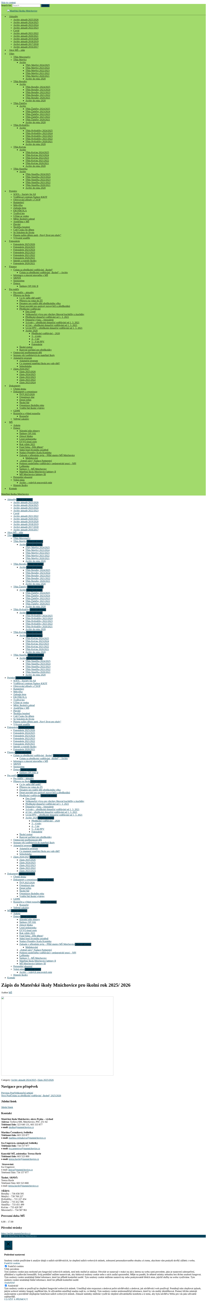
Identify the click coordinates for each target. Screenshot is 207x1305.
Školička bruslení (21, 227)
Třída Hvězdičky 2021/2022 (39, 138)
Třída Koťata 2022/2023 (37, 158)
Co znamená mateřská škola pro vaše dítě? (39, 363)
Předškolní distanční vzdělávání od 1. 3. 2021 (47, 317)
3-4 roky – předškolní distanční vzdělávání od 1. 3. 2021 (52, 322)
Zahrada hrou (19, 208)
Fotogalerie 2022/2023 (24, 252)
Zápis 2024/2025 (27, 374)
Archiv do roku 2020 (35, 78)
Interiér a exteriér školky (25, 260)
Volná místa (19, 480)
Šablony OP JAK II (28, 286)
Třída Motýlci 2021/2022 (37, 73)
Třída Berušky (20, 81)
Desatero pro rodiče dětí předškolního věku (40, 303)
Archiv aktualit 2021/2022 (25, 33)
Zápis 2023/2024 (27, 382)
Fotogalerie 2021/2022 (24, 255)
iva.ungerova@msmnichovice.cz (24, 1148)
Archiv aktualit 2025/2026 (25, 19)
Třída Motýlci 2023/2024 (37, 68)
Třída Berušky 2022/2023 (37, 92)
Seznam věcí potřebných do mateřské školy (34, 355)
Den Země (30, 311)
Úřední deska (19, 389)
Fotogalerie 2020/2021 (24, 258)
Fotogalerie (14, 241)
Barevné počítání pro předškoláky (35, 349)
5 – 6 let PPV (38, 341)
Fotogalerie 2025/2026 (24, 244)
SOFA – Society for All (24, 194)
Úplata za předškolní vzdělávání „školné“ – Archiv (43, 272)
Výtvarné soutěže (21, 238)
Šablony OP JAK (27, 433)
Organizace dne (26, 397)
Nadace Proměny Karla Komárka (35, 452)
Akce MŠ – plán (17, 50)
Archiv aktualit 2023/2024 (25, 25)
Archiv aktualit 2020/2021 (25, 36)
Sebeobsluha (25, 366)
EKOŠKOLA (20, 210)
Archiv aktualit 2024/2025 (25, 22)
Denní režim (25, 400)
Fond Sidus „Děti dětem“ (31, 447)
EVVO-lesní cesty (28, 441)
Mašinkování (31, 458)
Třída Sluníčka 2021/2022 (37, 182)
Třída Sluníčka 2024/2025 (37, 174)
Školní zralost (25, 347)
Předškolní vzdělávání (29, 309)
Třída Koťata (19, 147)
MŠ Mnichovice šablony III (32, 474)
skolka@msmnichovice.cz (21, 1127)
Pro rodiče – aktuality (23, 292)
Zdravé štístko (26, 436)
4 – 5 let (35, 339)
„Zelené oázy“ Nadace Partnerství (35, 460)
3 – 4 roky (36, 336)
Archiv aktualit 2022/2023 (25, 28)
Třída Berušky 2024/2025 (37, 87)
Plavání (16, 224)
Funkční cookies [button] (12, 1263)
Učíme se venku (21, 216)
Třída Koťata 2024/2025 (37, 152)
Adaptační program (22, 358)
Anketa (16, 425)
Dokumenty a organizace (25, 391)
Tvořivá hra (19, 213)
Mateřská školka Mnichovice (15, 494)
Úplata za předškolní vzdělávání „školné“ (33, 269)
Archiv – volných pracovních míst (35, 482)
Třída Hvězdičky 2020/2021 (39, 141)
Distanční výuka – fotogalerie (39, 319)
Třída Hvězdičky (21, 125)
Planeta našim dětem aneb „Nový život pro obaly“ (37, 235)
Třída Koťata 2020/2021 (37, 163)
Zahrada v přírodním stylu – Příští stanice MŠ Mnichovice (47, 455)
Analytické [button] (9, 1282)
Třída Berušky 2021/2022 (37, 95)
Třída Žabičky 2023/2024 (37, 111)
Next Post (31, 1095)
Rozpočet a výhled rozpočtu (26, 413)
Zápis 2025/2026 (27, 371)
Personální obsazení (22, 477)
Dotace (16, 283)
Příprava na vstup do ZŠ (31, 300)
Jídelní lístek (7, 1107)
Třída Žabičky (20, 103)
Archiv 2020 (31, 330)
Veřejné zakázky (21, 419)
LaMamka (24, 466)
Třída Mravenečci (21, 57)
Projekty (13, 191)
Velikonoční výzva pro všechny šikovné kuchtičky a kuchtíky (54, 314)
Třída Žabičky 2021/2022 (37, 117)
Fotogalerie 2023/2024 (24, 249)
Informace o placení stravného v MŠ (30, 275)
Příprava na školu (21, 295)
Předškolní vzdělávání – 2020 (46, 333)
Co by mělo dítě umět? (30, 298)
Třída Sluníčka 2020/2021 (37, 185)
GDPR (16, 410)
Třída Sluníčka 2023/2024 (37, 177)
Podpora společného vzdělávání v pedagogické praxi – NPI (47, 463)
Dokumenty (14, 385)
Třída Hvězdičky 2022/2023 (39, 136)
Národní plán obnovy (29, 430)
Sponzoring (18, 280)
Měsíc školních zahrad (24, 219)
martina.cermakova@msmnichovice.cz (27, 1138)
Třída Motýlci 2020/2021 (37, 76)
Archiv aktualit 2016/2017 (25, 529)
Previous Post (17, 1093)
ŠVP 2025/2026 (27, 394)
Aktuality (13, 16)
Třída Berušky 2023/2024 (37, 89)
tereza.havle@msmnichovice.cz (24, 1159)
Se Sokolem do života (23, 232)
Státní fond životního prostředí (33, 450)
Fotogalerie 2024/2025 (24, 247)
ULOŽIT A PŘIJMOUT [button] (16, 1299)
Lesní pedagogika (27, 439)
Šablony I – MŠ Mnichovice (33, 469)
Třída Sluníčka (20, 169)
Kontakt (13, 488)
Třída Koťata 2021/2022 (37, 160)
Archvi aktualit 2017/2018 (25, 44)
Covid (16, 30)
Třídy (11, 53)
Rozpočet (23, 416)
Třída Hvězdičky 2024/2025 (39, 130)
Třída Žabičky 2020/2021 (37, 119)
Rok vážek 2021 (27, 444)
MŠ (11, 422)
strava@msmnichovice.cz (20, 1169)
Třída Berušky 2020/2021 (37, 98)
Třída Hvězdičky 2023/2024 (39, 133)
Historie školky (20, 485)
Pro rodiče (14, 289)
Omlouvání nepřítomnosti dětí (27, 352)
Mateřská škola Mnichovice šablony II (37, 471)
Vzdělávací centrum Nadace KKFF (30, 197)
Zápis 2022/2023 (27, 377)
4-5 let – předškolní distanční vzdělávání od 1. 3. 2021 (51, 325)
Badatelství (18, 202)
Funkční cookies (16, 1266)
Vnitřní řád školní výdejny (32, 408)
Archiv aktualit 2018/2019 (25, 41)
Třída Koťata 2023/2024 (37, 155)
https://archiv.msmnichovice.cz (15, 1233)
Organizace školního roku (31, 405)
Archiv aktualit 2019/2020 (25, 38)
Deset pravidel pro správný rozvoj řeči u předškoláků (44, 306)
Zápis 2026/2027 (21, 369)
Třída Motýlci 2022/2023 (37, 70)
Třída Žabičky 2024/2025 (37, 108)
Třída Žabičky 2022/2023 (37, 114)
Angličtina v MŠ (21, 221)
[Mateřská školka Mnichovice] (22, 11)
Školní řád (24, 402)
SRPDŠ (17, 278)
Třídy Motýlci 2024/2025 (37, 65)
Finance (13, 266)
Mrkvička (18, 205)
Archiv (22, 62)
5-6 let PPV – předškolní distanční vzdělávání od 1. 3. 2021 (53, 328)
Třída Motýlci (20, 59)
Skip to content (8, 2)
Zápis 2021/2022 (27, 380)
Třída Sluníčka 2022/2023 (37, 179)
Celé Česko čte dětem (23, 229)
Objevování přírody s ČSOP (26, 199)
